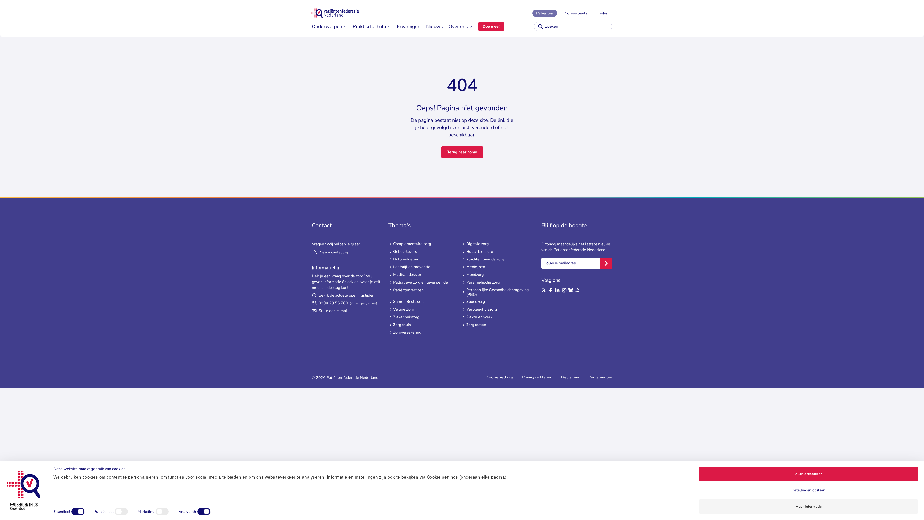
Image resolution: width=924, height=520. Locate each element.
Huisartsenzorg (479, 251)
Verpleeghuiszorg (481, 309)
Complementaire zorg (412, 243)
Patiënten (544, 13)
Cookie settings (500, 377)
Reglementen (600, 377)
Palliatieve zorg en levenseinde (420, 282)
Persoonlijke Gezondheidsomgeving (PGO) (497, 292)
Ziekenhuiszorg (406, 317)
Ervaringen (408, 26)
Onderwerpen (327, 26)
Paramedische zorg (483, 282)
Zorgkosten (476, 324)
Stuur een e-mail (333, 310)
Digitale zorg (477, 243)
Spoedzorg (475, 301)
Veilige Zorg (403, 309)
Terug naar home (462, 152)
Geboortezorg (405, 251)
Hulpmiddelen (405, 259)
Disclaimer (570, 377)
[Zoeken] (540, 26)
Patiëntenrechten (408, 290)
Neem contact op (334, 252)
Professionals (575, 13)
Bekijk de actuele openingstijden (346, 295)
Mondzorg (475, 274)
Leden (602, 13)
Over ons (458, 26)
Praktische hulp (369, 26)
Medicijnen (475, 267)
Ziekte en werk (479, 317)
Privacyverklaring (537, 377)
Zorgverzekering (407, 332)
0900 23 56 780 (348, 303)
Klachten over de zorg (485, 259)
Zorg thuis (402, 324)
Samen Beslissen (408, 301)
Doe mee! (491, 26)
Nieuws (434, 26)
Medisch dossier (407, 274)
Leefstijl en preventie (411, 267)
